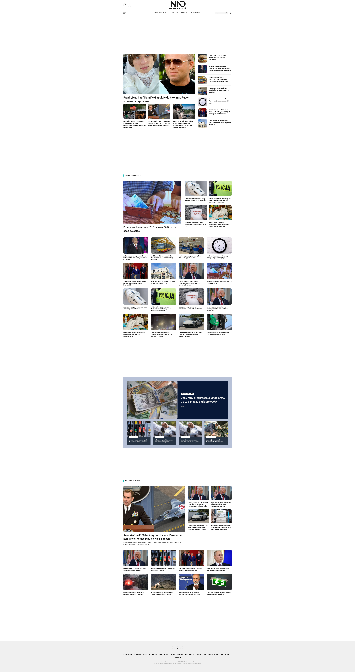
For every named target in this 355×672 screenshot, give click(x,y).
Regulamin (177, 657)
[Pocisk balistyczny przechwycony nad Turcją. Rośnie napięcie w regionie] (163, 582)
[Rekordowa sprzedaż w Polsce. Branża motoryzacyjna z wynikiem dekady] (164, 429)
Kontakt (180, 654)
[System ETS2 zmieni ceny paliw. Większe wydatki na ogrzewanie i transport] (139, 429)
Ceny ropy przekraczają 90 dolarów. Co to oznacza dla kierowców (203, 399)
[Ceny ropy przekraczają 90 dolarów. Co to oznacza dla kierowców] (152, 400)
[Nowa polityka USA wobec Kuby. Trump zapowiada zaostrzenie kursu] (135, 558)
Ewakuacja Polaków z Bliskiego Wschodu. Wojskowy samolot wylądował (219, 593)
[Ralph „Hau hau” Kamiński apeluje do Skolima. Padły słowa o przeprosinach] (159, 74)
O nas (173, 654)
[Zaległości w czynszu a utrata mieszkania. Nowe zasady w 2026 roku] (196, 212)
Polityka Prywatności (193, 654)
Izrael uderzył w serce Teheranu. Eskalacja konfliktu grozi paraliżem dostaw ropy (217, 308)
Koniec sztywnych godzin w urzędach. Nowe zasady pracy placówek (219, 90)
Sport (166, 654)
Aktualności (127, 654)
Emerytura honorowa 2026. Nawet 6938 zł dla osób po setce (149, 229)
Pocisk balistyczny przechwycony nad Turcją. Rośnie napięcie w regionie (162, 593)
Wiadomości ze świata (180, 13)
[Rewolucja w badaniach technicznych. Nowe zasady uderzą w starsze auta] (216, 429)
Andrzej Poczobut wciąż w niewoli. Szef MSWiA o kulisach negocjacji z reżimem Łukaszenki (220, 68)
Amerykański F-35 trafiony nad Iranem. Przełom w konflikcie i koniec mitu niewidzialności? (159, 123)
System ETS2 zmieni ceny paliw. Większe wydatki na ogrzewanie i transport (138, 441)
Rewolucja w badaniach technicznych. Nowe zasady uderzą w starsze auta (214, 441)
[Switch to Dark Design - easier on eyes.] (231, 13)
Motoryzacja (196, 13)
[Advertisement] (177, 33)
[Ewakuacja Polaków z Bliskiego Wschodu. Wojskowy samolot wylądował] (219, 582)
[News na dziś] (177, 5)
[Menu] (124, 13)
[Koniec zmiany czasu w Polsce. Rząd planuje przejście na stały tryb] (202, 102)
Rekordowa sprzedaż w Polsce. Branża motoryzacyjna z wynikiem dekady (164, 441)
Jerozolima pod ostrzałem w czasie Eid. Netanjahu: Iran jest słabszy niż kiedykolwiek (219, 112)
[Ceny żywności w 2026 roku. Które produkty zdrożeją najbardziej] (202, 58)
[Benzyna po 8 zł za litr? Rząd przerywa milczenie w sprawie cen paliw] (219, 322)
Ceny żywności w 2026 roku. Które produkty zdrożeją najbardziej (218, 57)
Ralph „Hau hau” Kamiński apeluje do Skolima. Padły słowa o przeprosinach (156, 99)
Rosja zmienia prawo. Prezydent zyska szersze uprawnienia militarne (218, 569)
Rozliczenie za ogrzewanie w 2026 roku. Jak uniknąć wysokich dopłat (195, 199)
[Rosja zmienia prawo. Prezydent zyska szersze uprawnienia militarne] (219, 558)
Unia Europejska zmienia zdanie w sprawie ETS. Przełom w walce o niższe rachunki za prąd (221, 527)
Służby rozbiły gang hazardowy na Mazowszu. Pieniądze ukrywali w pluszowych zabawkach (219, 200)
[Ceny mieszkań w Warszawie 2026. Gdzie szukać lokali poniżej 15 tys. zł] (202, 123)
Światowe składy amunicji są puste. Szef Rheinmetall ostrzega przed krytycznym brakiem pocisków (183, 124)
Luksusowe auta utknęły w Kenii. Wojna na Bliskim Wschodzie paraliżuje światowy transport (190, 334)
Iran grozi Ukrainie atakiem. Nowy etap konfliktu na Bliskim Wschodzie (190, 569)
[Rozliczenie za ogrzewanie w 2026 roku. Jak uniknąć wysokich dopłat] (196, 188)
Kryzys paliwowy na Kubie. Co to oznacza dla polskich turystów (163, 569)
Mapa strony (225, 654)
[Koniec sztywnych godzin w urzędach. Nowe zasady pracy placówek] (202, 91)
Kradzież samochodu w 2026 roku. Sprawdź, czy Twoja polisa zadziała (190, 441)
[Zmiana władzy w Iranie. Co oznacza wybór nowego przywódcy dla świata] (191, 582)
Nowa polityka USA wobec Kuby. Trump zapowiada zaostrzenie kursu (134, 569)
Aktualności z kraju (161, 13)
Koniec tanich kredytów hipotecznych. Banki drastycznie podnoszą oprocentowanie (219, 224)
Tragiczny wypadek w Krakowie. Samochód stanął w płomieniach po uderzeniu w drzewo (161, 334)
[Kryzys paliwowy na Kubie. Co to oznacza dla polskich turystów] (163, 558)
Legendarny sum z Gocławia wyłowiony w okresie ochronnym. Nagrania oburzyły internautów (134, 124)
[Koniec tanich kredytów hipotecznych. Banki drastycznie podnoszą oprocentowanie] (220, 212)
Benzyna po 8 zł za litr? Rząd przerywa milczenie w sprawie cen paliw (218, 333)
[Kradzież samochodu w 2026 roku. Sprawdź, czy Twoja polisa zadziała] (190, 429)
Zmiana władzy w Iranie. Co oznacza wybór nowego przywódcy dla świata (189, 593)
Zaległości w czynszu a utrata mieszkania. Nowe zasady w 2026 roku (195, 224)
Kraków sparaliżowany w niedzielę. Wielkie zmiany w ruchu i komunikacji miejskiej (218, 79)
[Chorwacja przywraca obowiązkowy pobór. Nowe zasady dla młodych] (135, 582)
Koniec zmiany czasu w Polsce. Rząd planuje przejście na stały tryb (219, 101)
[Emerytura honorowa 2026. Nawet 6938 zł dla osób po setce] (152, 202)
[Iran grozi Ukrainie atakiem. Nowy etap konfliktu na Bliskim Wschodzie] (191, 558)
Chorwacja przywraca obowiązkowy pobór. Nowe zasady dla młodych (133, 593)
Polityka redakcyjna (211, 654)
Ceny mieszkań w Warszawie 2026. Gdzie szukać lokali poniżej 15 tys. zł (220, 123)
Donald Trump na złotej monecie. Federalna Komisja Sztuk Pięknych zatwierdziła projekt (189, 283)
